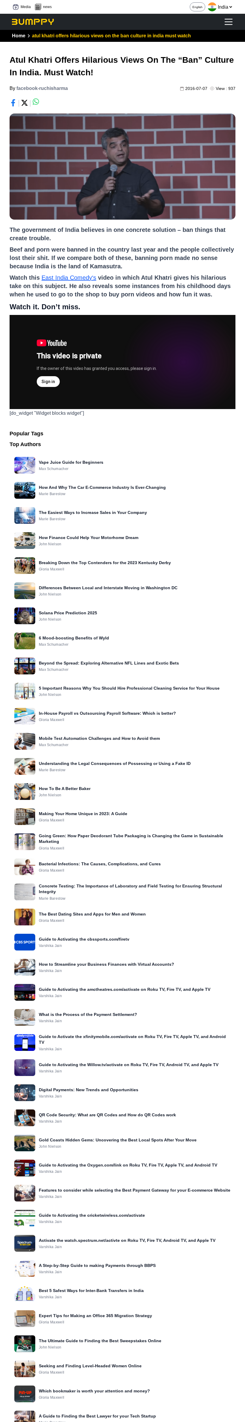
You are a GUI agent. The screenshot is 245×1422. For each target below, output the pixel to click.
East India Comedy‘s (69, 277)
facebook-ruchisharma (42, 88)
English (197, 7)
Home (18, 35)
